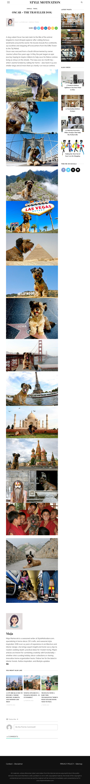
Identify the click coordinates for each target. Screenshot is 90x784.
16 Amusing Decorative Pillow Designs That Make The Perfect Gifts (72, 132)
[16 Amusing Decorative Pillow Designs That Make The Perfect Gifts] (72, 124)
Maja (16, 22)
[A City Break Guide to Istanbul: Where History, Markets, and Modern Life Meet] (14, 683)
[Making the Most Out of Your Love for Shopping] (72, 147)
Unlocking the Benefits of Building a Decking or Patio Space (72, 40)
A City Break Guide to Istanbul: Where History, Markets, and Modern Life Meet (14, 697)
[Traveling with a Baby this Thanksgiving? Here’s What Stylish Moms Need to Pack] (49, 683)
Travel (35, 8)
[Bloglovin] (78, 170)
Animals (29, 8)
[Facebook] (6, 664)
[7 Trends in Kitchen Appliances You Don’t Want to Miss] (72, 79)
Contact (9, 764)
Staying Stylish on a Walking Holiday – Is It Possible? (32, 695)
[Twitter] (68, 170)
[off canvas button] (8, 2)
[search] (82, 2)
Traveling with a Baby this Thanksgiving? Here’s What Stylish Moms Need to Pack (49, 697)
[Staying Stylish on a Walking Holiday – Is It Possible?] (32, 683)
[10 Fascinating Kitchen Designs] (72, 102)
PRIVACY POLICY (67, 764)
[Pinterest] (8, 664)
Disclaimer (18, 764)
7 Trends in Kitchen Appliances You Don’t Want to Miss (72, 87)
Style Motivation (45, 2)
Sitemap (79, 764)
